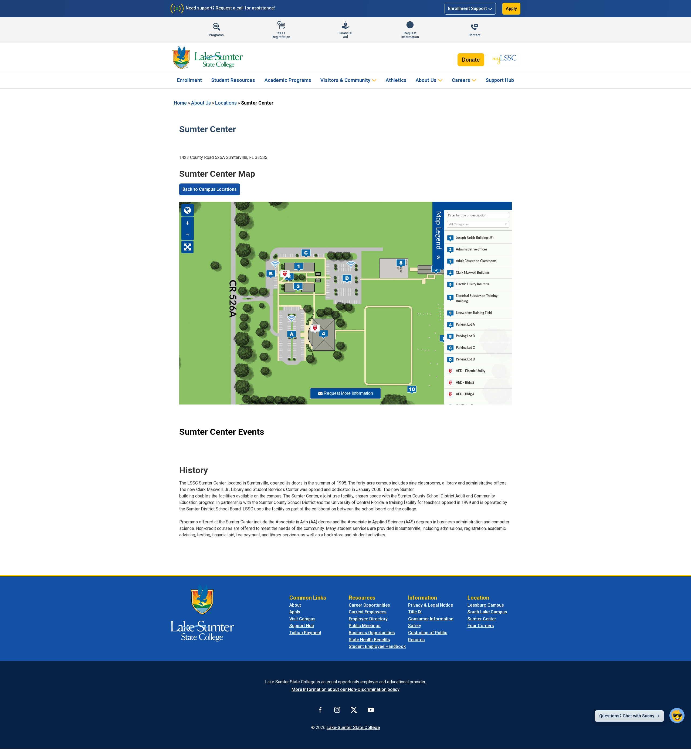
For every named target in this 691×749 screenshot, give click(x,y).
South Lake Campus (487, 611)
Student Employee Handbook (377, 646)
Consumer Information (430, 618)
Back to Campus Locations (209, 189)
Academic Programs (288, 80)
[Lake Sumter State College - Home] (202, 612)
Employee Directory (368, 618)
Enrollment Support (467, 8)
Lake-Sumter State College (353, 727)
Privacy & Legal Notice (430, 605)
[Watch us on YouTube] (371, 709)
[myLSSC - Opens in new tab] (504, 59)
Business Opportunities (372, 632)
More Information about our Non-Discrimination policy (345, 689)
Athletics (396, 80)
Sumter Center (482, 618)
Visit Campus (302, 618)
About (295, 605)
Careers (461, 80)
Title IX (415, 611)
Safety (414, 625)
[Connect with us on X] (354, 709)
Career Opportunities (369, 605)
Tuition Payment (305, 632)
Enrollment (189, 80)
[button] (677, 715)
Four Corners (481, 625)
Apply (511, 8)
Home (180, 103)
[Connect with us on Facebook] (320, 709)
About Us (426, 80)
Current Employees (368, 611)
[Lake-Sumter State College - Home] (207, 57)
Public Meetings (365, 625)
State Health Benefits (369, 639)
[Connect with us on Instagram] (337, 709)
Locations (226, 103)
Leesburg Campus (486, 605)
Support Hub (500, 80)
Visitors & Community (345, 80)
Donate (471, 59)
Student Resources (233, 80)
